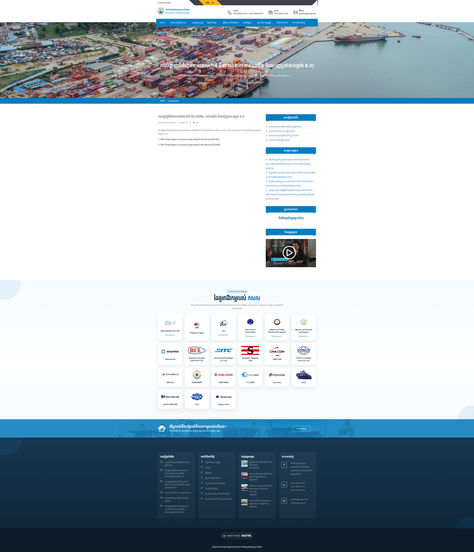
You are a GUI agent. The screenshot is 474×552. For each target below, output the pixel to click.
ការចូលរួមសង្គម (197, 22)
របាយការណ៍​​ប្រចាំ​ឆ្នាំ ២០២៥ (279, 140)
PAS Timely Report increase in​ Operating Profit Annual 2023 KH (189, 139)
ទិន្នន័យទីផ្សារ (212, 22)
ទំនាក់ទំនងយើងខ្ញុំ (298, 22)
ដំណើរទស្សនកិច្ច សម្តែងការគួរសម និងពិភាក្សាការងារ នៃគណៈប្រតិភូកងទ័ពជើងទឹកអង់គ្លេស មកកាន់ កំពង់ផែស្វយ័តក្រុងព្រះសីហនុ (288, 163)
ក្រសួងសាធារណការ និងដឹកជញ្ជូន (217, 493)
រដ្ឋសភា (208, 467)
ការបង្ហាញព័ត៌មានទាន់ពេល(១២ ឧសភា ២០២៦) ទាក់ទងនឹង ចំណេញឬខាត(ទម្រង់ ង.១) (176, 509)
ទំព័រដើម (162, 101)
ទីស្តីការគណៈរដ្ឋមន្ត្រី (212, 462)
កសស (162, 22)
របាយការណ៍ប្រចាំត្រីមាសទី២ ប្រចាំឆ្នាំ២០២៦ (285, 126)
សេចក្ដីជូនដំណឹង (173, 101)
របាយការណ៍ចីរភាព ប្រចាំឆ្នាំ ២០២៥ (281, 131)
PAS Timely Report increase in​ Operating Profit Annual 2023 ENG (190, 144)
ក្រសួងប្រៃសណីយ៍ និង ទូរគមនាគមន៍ (218, 499)
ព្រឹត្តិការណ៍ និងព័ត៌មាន (231, 22)
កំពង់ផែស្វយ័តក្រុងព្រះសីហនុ (291, 218)
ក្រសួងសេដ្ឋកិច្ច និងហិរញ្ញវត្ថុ (215, 483)
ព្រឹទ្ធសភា (208, 472)
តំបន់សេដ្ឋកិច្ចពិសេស (178, 22)
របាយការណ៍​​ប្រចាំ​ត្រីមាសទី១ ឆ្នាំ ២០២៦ (283, 135)
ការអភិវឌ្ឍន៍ (247, 22)
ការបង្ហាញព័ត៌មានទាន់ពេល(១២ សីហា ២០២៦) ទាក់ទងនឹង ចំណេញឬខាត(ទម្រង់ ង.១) (176, 473)
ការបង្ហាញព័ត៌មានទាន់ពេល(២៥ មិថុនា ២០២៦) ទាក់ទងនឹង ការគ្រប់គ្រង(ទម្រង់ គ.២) (177, 484)
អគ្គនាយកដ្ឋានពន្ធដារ (212, 478)
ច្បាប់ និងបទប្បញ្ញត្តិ (264, 22)
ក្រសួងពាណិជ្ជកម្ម (211, 488)
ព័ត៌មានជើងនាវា (282, 22)
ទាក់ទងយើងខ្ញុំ (301, 429)
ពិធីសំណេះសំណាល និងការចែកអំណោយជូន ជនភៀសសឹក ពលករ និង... (260, 488)
